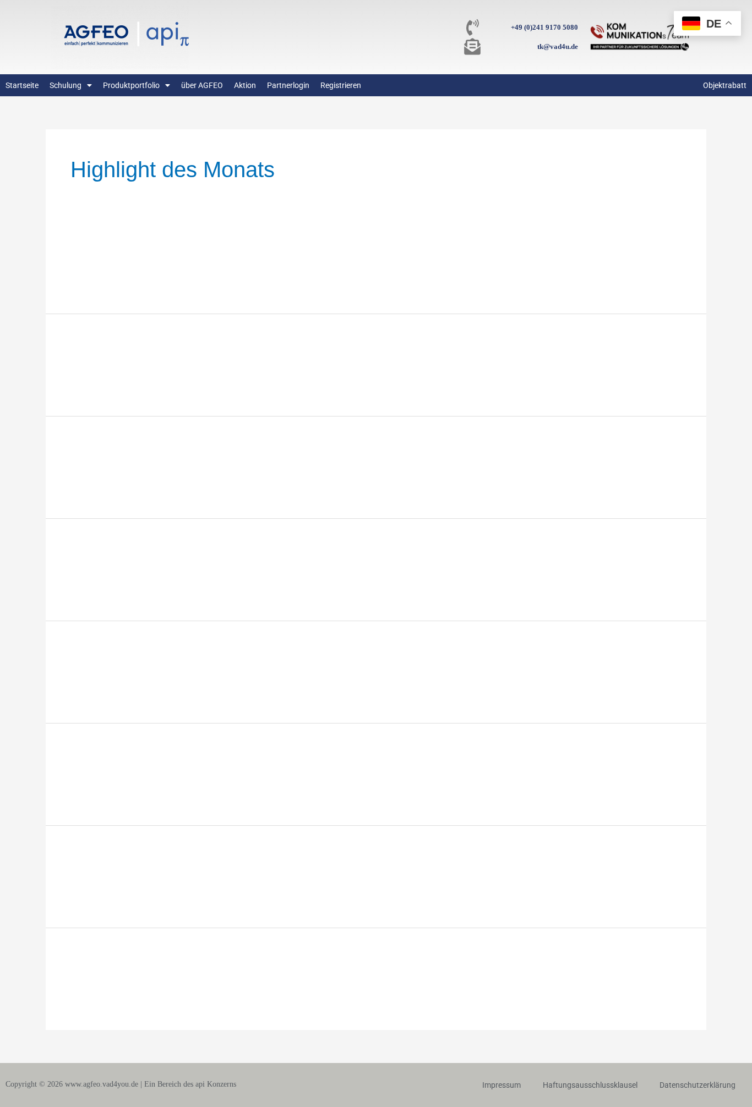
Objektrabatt (724, 85)
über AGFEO (202, 85)
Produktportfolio (131, 85)
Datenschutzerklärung (697, 1085)
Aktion (245, 85)
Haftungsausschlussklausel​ (590, 1085)
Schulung (65, 85)
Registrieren (340, 85)
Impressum (501, 1085)
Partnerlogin (288, 85)
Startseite (22, 85)
